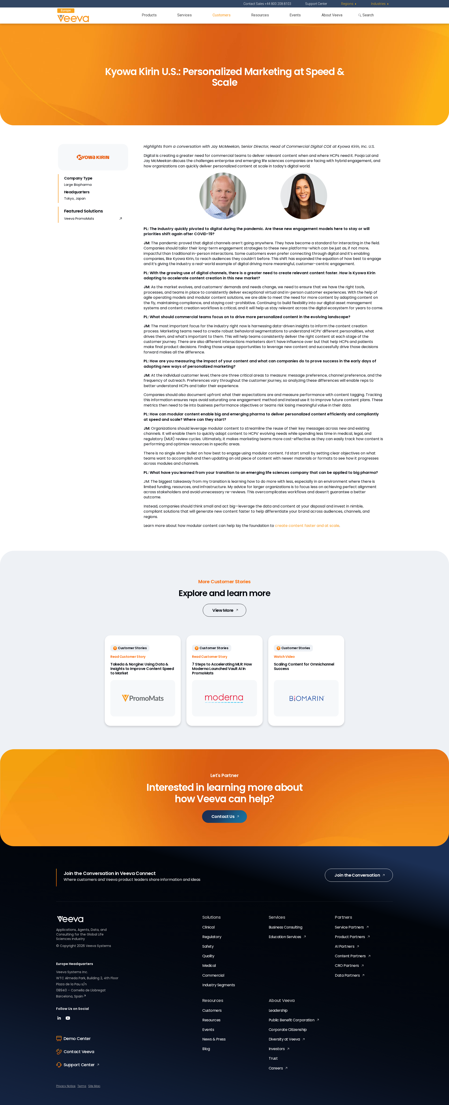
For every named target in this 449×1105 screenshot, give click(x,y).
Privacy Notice (66, 1086)
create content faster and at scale (307, 525)
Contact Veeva (79, 1052)
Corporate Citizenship (288, 1029)
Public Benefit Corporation (292, 1020)
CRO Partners (347, 965)
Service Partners (349, 927)
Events (295, 15)
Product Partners (350, 936)
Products (149, 15)
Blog (206, 1048)
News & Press (213, 1039)
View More (222, 610)
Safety (208, 946)
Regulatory (211, 936)
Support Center (316, 4)
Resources (260, 15)
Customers (222, 15)
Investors (277, 1048)
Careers (276, 1068)
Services (184, 15)
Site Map (94, 1086)
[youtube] (68, 1019)
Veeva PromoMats (79, 218)
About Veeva (332, 15)
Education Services (285, 936)
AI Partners (344, 946)
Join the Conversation (357, 875)
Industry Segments (218, 985)
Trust (273, 1058)
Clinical (208, 927)
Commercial (213, 975)
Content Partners (350, 956)
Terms (81, 1086)
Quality (208, 956)
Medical (209, 965)
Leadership (278, 1010)
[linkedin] (59, 1019)
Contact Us (223, 816)
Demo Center (77, 1038)
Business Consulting (285, 927)
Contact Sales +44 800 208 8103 (267, 4)
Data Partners (347, 975)
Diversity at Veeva (284, 1039)
